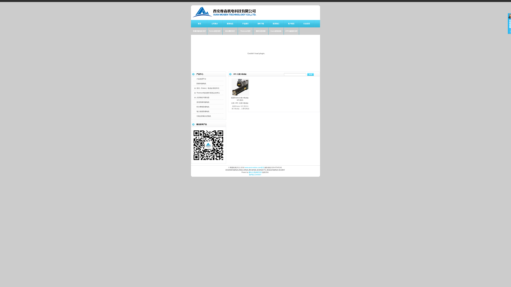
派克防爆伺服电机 (203, 102)
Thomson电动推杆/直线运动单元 (208, 93)
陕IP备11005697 (255, 175)
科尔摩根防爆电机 (203, 107)
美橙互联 (259, 172)
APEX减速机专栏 (291, 31)
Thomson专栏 (245, 31)
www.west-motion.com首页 (254, 167)
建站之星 (252, 172)
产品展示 (245, 24)
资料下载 (260, 24)
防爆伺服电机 (201, 84)
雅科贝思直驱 (260, 31)
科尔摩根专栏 (230, 31)
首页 (199, 24)
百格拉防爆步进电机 (204, 116)
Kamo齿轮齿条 (276, 31)
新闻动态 (230, 24)
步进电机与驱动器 (203, 97)
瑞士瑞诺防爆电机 (203, 111)
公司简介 (215, 24)
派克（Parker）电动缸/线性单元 (208, 88)
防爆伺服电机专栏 (199, 31)
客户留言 (291, 24)
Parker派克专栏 (215, 31)
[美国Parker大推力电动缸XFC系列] (240, 95)
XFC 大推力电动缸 (241, 103)
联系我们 (276, 24)
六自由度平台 (201, 79)
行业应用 (306, 24)
